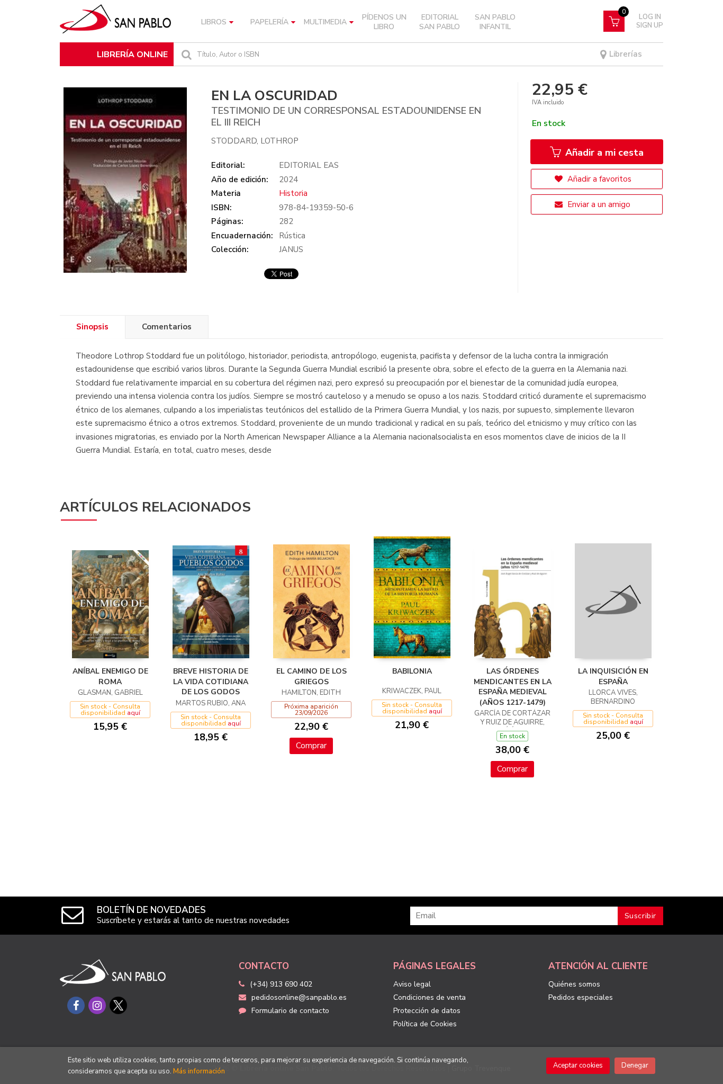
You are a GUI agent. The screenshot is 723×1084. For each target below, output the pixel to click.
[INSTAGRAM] (97, 1005)
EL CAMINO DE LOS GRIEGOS (311, 676)
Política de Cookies (425, 1024)
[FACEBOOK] (76, 1005)
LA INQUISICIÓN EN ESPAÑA (613, 676)
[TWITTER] (118, 1005)
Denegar (634, 1065)
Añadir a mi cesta (603, 152)
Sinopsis (92, 326)
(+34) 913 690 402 (281, 984)
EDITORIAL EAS (309, 165)
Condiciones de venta (429, 997)
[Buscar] (185, 54)
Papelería (269, 22)
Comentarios (167, 326)
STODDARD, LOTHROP (255, 141)
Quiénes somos (574, 984)
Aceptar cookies (578, 1065)
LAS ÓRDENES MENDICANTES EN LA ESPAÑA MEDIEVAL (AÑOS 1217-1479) (513, 686)
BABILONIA (412, 671)
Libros (214, 22)
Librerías (624, 54)
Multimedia (325, 22)
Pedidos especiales (580, 997)
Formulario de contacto (290, 1011)
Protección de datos (426, 1011)
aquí (133, 713)
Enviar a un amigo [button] (597, 204)
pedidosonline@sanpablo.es (299, 997)
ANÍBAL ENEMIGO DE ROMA (110, 676)
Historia (293, 193)
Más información (199, 1071)
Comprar (311, 745)
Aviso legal (412, 984)
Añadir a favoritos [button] (598, 179)
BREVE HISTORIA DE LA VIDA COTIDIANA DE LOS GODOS (210, 681)
